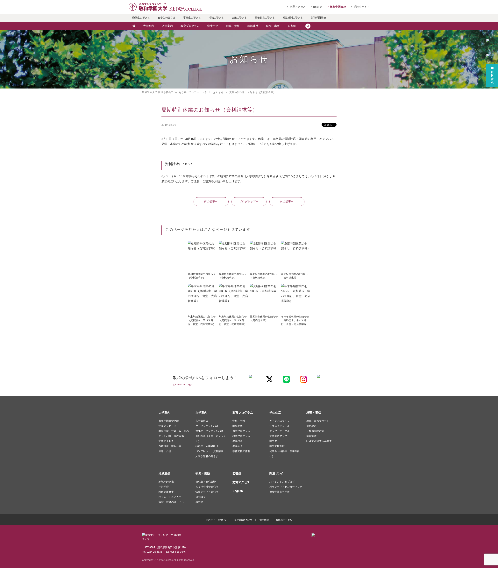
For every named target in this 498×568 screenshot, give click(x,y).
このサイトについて (216, 520)
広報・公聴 (165, 451)
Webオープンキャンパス (209, 431)
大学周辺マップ (278, 436)
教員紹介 (237, 446)
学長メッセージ (167, 425)
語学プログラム (241, 436)
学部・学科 (238, 420)
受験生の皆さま (141, 17)
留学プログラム (241, 431)
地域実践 (237, 425)
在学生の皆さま (166, 17)
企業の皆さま (239, 17)
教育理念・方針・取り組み (174, 431)
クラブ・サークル (279, 431)
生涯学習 (164, 486)
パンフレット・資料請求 (209, 451)
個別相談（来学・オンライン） (211, 439)
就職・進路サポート (317, 420)
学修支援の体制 (241, 451)
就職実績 (311, 436)
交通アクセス (298, 6)
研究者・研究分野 (206, 481)
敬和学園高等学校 (279, 491)
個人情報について (243, 520)
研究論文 (201, 496)
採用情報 (264, 520)
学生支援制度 (277, 446)
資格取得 (311, 425)
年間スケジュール (279, 425)
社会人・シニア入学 (170, 496)
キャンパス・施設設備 (171, 436)
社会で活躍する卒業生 (319, 441)
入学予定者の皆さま (207, 456)
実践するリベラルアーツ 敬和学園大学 (165, 7)
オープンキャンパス (207, 425)
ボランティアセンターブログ (285, 486)
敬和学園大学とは (169, 420)
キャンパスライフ (279, 420)
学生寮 (273, 441)
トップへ (249, 201)
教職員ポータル (284, 520)
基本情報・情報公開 (170, 446)
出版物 (199, 502)
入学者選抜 (202, 420)
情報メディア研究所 (207, 491)
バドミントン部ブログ (282, 481)
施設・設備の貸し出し (171, 502)
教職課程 (237, 441)
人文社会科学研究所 (207, 486)
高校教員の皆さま (265, 17)
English (318, 6)
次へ (287, 201)
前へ (211, 201)
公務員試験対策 (315, 431)
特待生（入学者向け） (208, 446)
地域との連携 (166, 481)
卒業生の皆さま (192, 17)
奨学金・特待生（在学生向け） (284, 454)
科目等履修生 (166, 491)
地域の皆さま (216, 17)
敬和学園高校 (338, 6)
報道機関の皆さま (293, 17)
